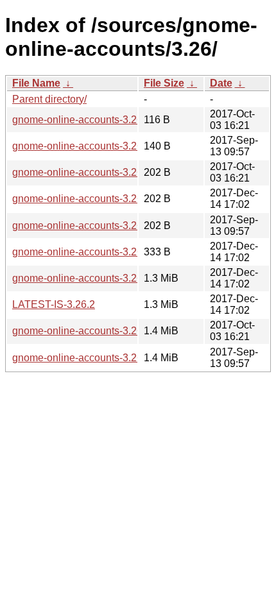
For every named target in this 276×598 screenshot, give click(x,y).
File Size (164, 83)
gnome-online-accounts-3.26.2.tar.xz (94, 278)
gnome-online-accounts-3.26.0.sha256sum (109, 225)
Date (221, 83)
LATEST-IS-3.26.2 (53, 304)
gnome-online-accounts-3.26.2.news (95, 251)
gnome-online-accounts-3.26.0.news (95, 146)
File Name (36, 83)
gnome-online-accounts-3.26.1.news (95, 119)
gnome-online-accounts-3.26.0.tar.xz (94, 357)
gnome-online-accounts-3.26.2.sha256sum (109, 198)
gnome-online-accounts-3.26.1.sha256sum (109, 172)
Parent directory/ (49, 99)
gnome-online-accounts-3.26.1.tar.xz (94, 330)
